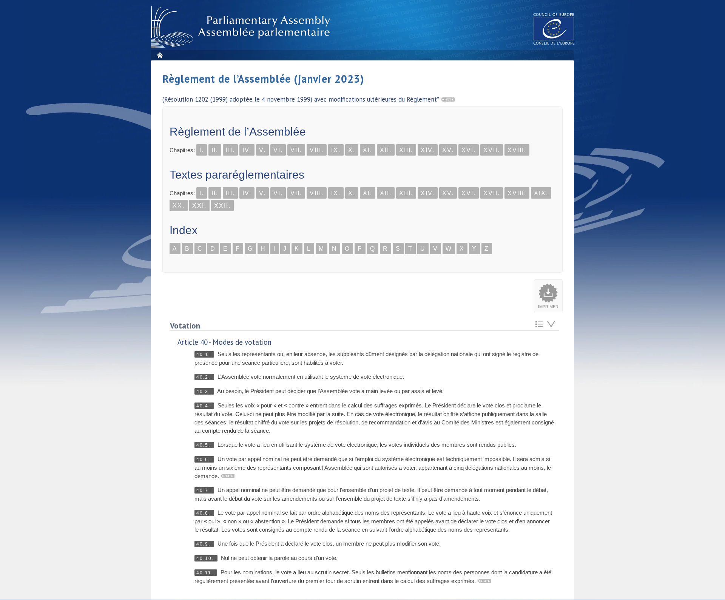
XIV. (428, 150)
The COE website (553, 28)
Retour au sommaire (539, 324)
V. (262, 150)
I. (201, 150)
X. (351, 150)
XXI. (199, 205)
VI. (278, 150)
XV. (448, 150)
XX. (179, 205)
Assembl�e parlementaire (242, 27)
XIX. (541, 193)
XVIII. (517, 150)
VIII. (317, 150)
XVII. (491, 150)
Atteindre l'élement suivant (551, 324)
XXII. (222, 205)
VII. (296, 150)
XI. (367, 150)
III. (230, 150)
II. (214, 150)
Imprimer (548, 306)
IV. (246, 150)
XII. (386, 150)
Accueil (159, 55)
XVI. (468, 150)
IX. (336, 150)
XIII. (406, 150)
